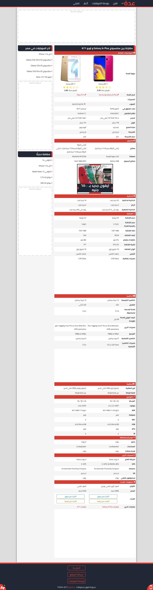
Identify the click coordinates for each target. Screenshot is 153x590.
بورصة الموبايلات (100, 3)
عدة (129, 3)
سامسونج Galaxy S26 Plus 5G (39, 71)
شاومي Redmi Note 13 (41, 171)
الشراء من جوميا (103, 501)
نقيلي (76, 3)
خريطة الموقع (76, 574)
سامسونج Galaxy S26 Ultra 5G (38, 60)
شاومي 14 (46, 160)
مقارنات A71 (81, 507)
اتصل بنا (76, 568)
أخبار (86, 3)
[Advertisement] (76, 26)
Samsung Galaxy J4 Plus (108, 94)
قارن (115, 3)
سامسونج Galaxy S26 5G (41, 65)
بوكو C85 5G (46, 183)
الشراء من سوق (103, 496)
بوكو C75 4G (46, 177)
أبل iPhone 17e (45, 54)
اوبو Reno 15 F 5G (43, 77)
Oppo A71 (80, 94)
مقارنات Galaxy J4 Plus (110, 507)
